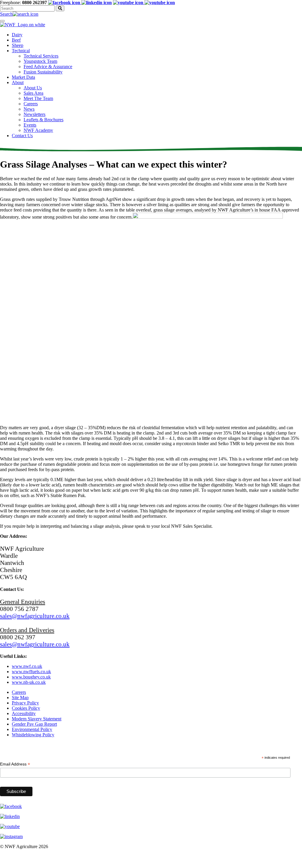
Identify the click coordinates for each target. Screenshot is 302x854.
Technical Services (41, 55)
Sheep (17, 45)
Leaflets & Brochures (43, 119)
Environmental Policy (32, 729)
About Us (33, 87)
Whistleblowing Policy (33, 734)
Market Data (23, 77)
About (18, 82)
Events (30, 124)
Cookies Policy (26, 708)
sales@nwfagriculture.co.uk (35, 615)
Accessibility (24, 713)
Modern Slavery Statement (36, 718)
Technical (21, 50)
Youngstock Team (40, 61)
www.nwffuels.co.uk (31, 671)
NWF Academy (38, 130)
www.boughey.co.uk (31, 676)
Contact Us (22, 135)
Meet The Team (38, 98)
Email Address (15, 764)
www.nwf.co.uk (27, 666)
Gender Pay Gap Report (34, 724)
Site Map (20, 697)
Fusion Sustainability (43, 71)
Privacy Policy (25, 702)
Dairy (17, 34)
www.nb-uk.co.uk (29, 682)
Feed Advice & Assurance (48, 66)
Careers (31, 103)
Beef (16, 39)
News (29, 109)
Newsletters (34, 114)
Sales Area (33, 93)
